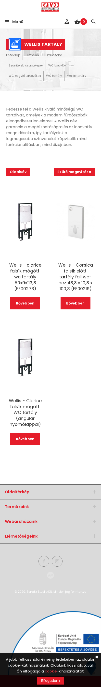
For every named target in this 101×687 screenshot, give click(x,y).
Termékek (32, 55)
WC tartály (54, 76)
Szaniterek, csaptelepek (26, 65)
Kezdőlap (13, 55)
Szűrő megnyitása (74, 171)
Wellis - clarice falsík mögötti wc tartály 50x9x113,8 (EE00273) (25, 277)
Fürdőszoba (53, 55)
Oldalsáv (18, 171)
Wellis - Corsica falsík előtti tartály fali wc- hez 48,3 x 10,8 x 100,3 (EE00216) (75, 277)
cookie (51, 671)
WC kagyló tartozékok (25, 76)
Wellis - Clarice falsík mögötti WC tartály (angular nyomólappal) (25, 412)
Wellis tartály (76, 76)
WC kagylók (57, 65)
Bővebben (25, 303)
